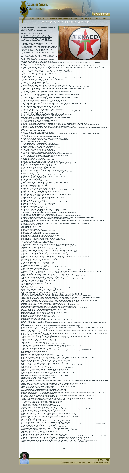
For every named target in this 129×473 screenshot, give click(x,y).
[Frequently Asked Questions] (105, 19)
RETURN (64, 449)
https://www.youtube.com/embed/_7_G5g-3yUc (36, 40)
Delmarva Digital (73, 469)
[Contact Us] (96, 19)
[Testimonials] (85, 19)
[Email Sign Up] (101, 15)
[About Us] (40, 19)
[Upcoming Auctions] (54, 19)
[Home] (31, 19)
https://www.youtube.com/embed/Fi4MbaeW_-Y (36, 37)
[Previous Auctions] (71, 19)
